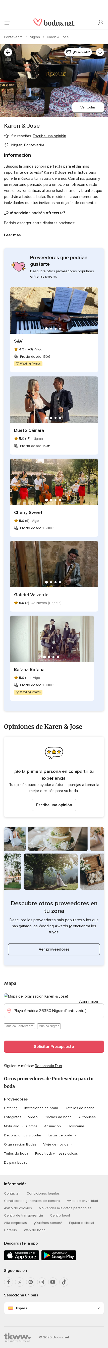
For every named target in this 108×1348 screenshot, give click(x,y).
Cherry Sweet (28, 512)
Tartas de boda (16, 1153)
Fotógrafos (12, 1117)
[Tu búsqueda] (8, 52)
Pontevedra (14, 37)
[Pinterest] (30, 1282)
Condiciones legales (43, 1193)
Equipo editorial (81, 1223)
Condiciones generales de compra (32, 1201)
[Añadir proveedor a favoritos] (100, 52)
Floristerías (76, 1126)
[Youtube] (52, 1282)
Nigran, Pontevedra (27, 145)
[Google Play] (58, 1259)
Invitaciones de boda (41, 1108)
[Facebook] (8, 1282)
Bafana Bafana (29, 669)
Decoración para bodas (23, 1135)
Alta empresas (15, 1223)
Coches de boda (58, 1117)
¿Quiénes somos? (48, 1223)
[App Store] (21, 1259)
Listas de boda (60, 1135)
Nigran (35, 37)
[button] (54, 777)
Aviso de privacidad (82, 1201)
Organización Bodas (20, 1144)
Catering (11, 1108)
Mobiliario (11, 1126)
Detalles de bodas (79, 1108)
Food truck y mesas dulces (56, 1153)
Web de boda (34, 1230)
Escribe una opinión (54, 804)
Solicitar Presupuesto (54, 1046)
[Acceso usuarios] (101, 23)
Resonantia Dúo (48, 1065)
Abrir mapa (88, 1001)
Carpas (31, 1126)
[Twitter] (19, 1282)
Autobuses (87, 1117)
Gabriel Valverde (31, 594)
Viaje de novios (55, 1144)
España (22, 1308)
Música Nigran (49, 1026)
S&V (18, 341)
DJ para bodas (15, 1162)
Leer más (12, 235)
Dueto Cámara (29, 430)
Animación (52, 1126)
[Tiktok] (63, 1282)
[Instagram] (41, 1282)
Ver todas (88, 107)
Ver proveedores (54, 949)
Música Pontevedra (19, 1026)
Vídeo (33, 1117)
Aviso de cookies (18, 1208)
